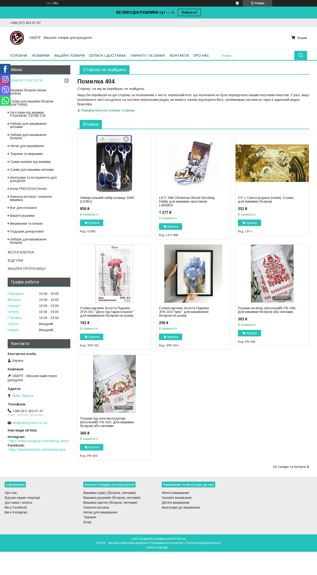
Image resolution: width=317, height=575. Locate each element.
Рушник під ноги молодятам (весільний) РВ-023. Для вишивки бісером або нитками (107, 422)
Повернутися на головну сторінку (108, 110)
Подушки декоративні (27, 231)
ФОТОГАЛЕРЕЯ (21, 252)
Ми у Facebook (16, 507)
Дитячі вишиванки (175, 502)
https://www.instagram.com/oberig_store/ (39, 441)
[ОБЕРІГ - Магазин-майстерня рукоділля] (17, 37)
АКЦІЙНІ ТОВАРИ (69, 55)
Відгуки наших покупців (22, 497)
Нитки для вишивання (27, 146)
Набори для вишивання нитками (28, 125)
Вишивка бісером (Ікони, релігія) (28, 91)
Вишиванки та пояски (26, 223)
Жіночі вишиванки (175, 493)
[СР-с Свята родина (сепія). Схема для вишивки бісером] (272, 163)
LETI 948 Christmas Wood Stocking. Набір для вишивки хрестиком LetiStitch (187, 201)
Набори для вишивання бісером (28, 136)
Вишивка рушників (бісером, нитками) (111, 497)
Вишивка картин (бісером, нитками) (110, 502)
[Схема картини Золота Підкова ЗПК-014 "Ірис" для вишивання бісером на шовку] (193, 274)
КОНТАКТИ (179, 55)
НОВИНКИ (40, 55)
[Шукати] (300, 55)
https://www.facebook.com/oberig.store (37, 449)
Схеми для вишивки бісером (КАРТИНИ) (31, 102)
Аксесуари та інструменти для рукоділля (33, 179)
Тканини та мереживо (26, 154)
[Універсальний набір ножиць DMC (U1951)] (114, 163)
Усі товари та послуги (289, 467)
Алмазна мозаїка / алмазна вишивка (31, 198)
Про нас (11, 493)
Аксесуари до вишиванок (181, 507)
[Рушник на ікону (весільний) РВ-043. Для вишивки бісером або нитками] (272, 274)
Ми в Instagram (16, 512)
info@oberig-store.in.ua (29, 423)
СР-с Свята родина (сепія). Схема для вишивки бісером (265, 199)
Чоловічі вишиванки (176, 497)
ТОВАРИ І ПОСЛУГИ (25, 80)
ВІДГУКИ (15, 260)
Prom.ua (180, 538)
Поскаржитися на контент (167, 543)
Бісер (87, 522)
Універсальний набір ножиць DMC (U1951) (107, 199)
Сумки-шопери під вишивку (30, 162)
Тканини (89, 517)
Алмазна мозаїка (96, 507)
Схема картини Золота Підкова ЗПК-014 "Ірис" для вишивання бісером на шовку (184, 311)
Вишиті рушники (22, 215)
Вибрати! (189, 12)
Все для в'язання (23, 208)
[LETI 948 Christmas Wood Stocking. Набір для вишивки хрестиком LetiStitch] (193, 163)
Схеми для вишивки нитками (32, 169)
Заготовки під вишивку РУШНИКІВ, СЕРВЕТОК (28, 114)
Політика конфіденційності (203, 543)
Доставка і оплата (18, 502)
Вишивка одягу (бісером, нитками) (109, 493)
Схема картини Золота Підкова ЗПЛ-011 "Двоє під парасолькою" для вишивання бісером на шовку (107, 311)
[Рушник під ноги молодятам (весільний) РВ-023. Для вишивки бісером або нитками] (114, 384)
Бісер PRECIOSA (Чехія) (28, 189)
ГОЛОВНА (18, 55)
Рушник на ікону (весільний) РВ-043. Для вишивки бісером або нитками (267, 310)
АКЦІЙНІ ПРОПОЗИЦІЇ (27, 268)
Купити (94, 223)
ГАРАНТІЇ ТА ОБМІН (147, 55)
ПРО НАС (201, 55)
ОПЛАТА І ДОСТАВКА (107, 55)
